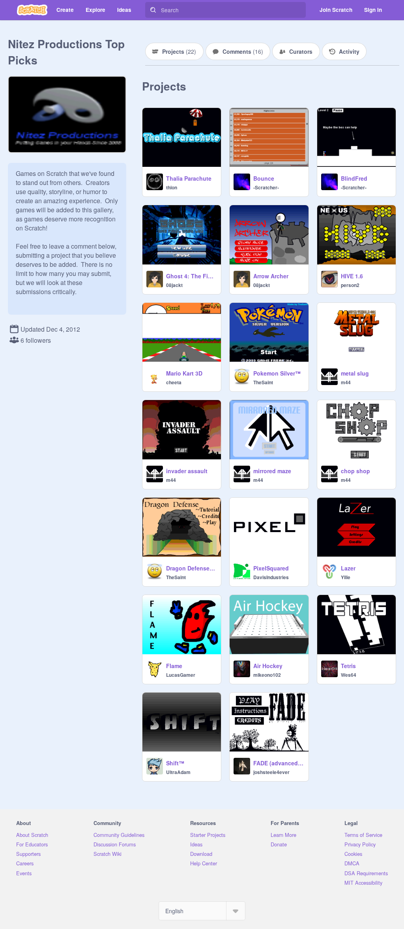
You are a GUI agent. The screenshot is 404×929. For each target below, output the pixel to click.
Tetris (348, 666)
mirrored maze (272, 471)
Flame (174, 666)
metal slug (355, 373)
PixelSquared (271, 568)
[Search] (153, 10)
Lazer (348, 568)
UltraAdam (178, 772)
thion (171, 187)
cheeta (173, 382)
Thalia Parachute (188, 178)
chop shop (355, 471)
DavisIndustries (271, 577)
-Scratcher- (266, 187)
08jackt (174, 285)
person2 (350, 285)
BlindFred (354, 178)
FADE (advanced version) (278, 763)
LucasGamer (180, 674)
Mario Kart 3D (184, 373)
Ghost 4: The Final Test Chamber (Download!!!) (191, 276)
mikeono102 (267, 674)
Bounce (263, 178)
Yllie (345, 577)
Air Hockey (267, 666)
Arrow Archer (270, 276)
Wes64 (348, 674)
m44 (346, 382)
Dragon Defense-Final (191, 568)
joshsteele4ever (271, 772)
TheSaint (263, 382)
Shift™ (175, 763)
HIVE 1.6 (352, 276)
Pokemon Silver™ (277, 373)
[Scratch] (32, 10)
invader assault (187, 471)
